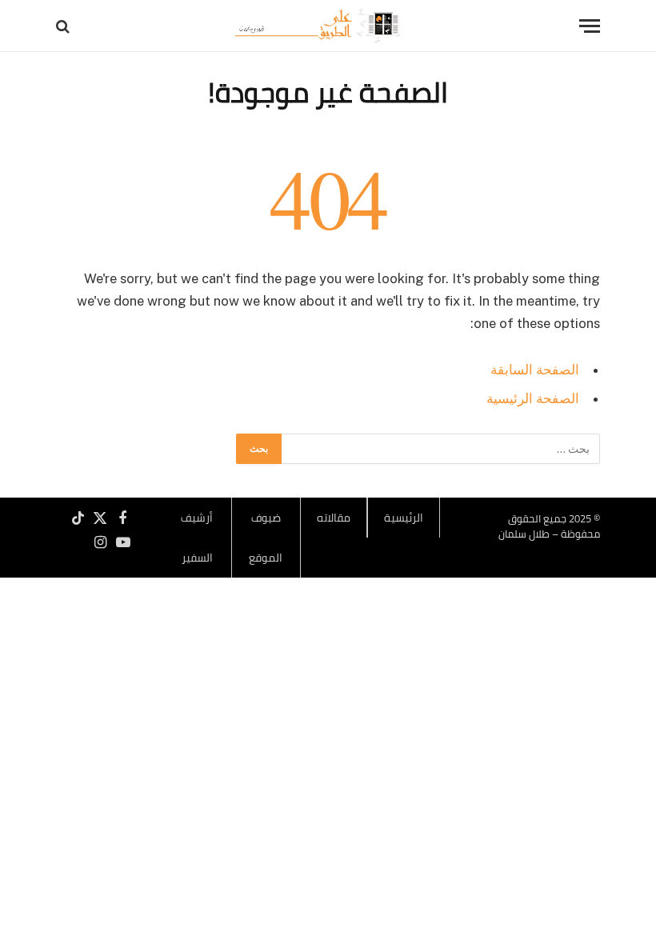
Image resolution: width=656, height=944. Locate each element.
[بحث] (64, 26)
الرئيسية (403, 517)
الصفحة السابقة (534, 370)
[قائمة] (589, 26)
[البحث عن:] (440, 449)
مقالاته (333, 517)
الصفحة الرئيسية (532, 398)
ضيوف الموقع (265, 537)
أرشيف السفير (197, 537)
